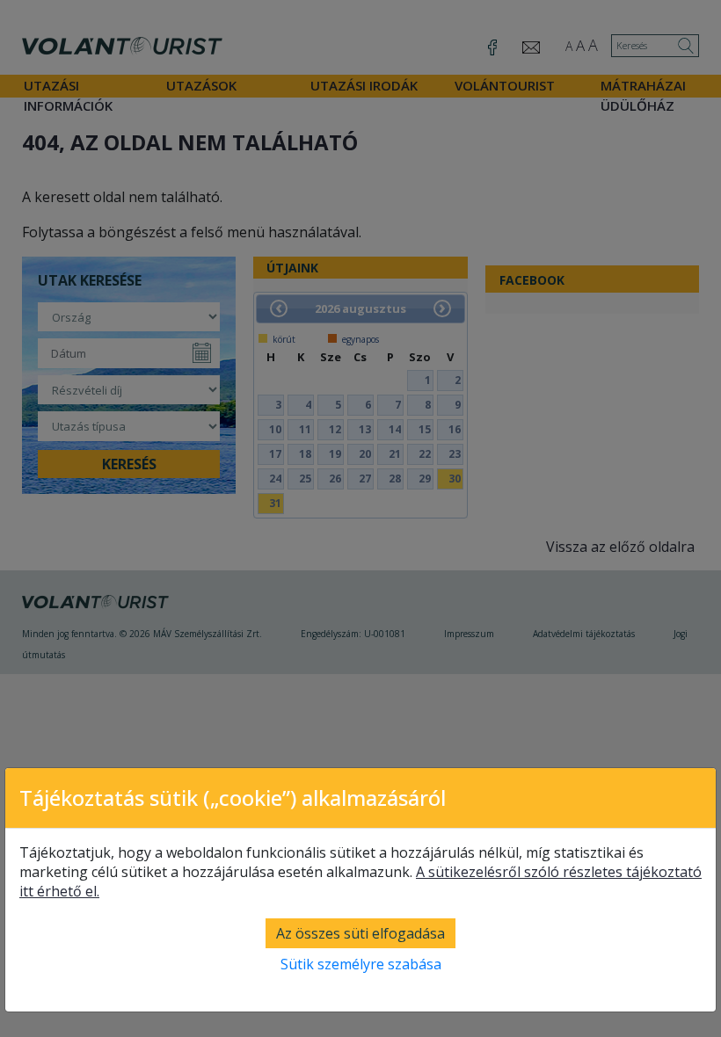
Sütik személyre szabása (360, 964)
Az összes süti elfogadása (360, 933)
